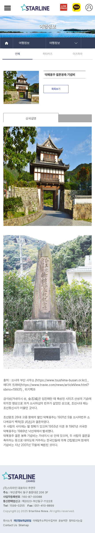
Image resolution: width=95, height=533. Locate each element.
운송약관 (63, 520)
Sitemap (24, 525)
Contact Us (10, 525)
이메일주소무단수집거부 (45, 520)
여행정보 (24, 43)
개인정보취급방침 (22, 520)
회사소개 (7, 520)
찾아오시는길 (75, 520)
